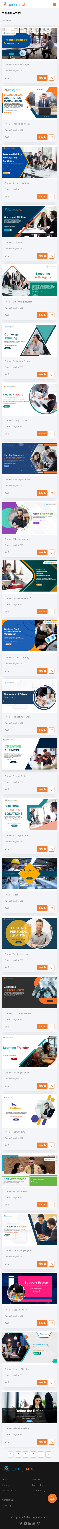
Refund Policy (38, 1490)
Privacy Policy (9, 1490)
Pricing (5, 1485)
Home (5, 1479)
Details (42, 77)
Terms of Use (38, 1485)
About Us (36, 1479)
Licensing (6, 1505)
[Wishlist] (51, 78)
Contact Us (7, 1499)
